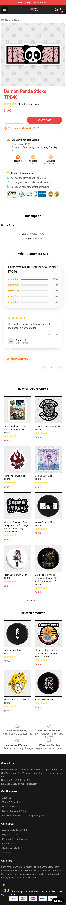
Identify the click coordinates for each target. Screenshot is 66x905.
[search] (56, 9)
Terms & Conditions (11, 802)
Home (4, 19)
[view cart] (61, 9)
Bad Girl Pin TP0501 (45, 699)
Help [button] (60, 901)
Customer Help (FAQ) (12, 848)
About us (6, 797)
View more (33, 600)
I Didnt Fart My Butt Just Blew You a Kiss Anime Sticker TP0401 (47, 653)
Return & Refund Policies (14, 839)
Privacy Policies (10, 806)
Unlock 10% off (6, 891)
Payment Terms (10, 834)
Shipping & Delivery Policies (15, 830)
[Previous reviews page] (44, 367)
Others (15, 19)
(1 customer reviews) (28, 104)
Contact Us (7, 843)
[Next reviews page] (59, 367)
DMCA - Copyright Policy (14, 811)
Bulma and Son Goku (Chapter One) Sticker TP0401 (14, 429)
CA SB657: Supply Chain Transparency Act (23, 815)
